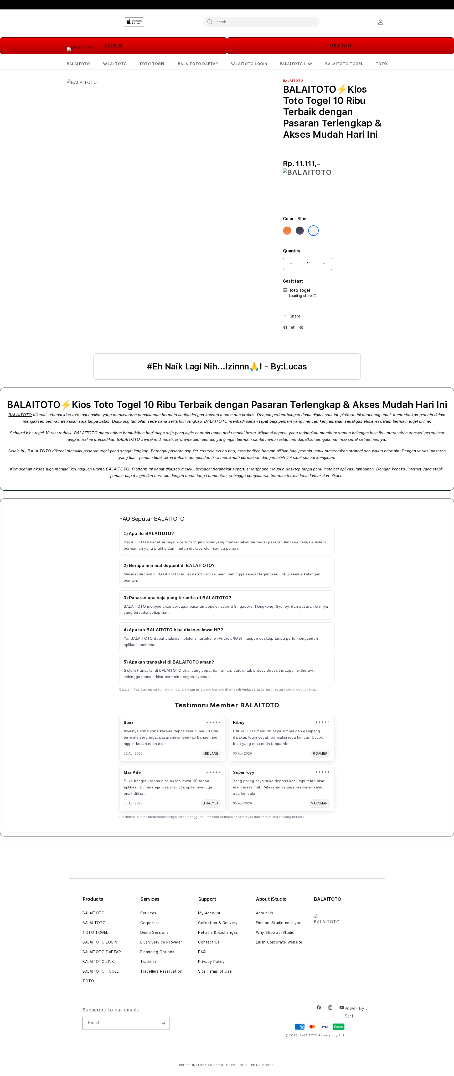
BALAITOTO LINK (98, 962)
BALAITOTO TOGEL (100, 971)
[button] (78, 64)
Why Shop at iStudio (275, 932)
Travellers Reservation (161, 971)
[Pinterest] (302, 328)
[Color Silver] (313, 230)
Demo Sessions (154, 932)
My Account (209, 913)
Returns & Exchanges (218, 932)
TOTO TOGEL (95, 932)
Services (148, 913)
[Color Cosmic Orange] (287, 230)
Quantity (291, 250)
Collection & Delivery (218, 923)
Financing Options (157, 952)
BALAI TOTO (94, 923)
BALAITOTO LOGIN (99, 942)
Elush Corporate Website (279, 942)
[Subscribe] (163, 1023)
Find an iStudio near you (278, 923)
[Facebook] (286, 328)
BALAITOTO (20, 414)
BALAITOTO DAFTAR (101, 952)
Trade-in (148, 962)
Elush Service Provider (161, 942)
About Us (264, 913)
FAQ (202, 952)
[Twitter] (294, 328)
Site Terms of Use (215, 971)
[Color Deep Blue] (300, 230)
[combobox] (261, 21)
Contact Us (209, 942)
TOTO (88, 981)
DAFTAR (340, 46)
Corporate (149, 923)
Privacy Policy (211, 962)
